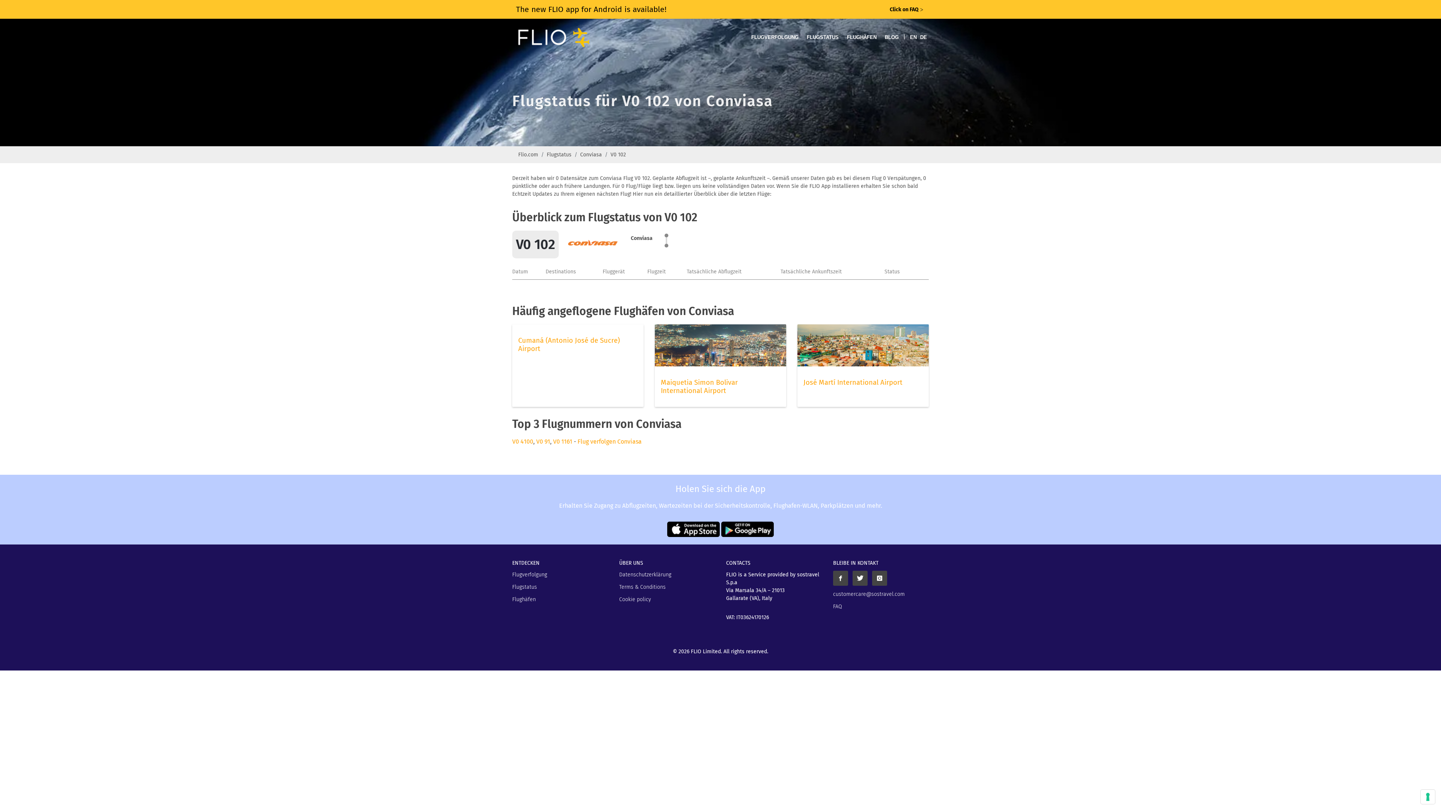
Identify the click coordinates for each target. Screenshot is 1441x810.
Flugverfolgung (775, 37)
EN (913, 37)
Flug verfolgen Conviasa (610, 441)
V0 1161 (562, 441)
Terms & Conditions (642, 587)
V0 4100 (522, 441)
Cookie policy (635, 599)
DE (923, 37)
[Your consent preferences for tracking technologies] (1428, 797)
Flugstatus (823, 37)
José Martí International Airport (853, 382)
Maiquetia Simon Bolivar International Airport (699, 386)
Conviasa (591, 155)
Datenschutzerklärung (645, 575)
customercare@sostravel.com (869, 594)
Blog (892, 37)
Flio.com (528, 155)
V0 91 (543, 441)
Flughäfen (862, 37)
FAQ (837, 606)
